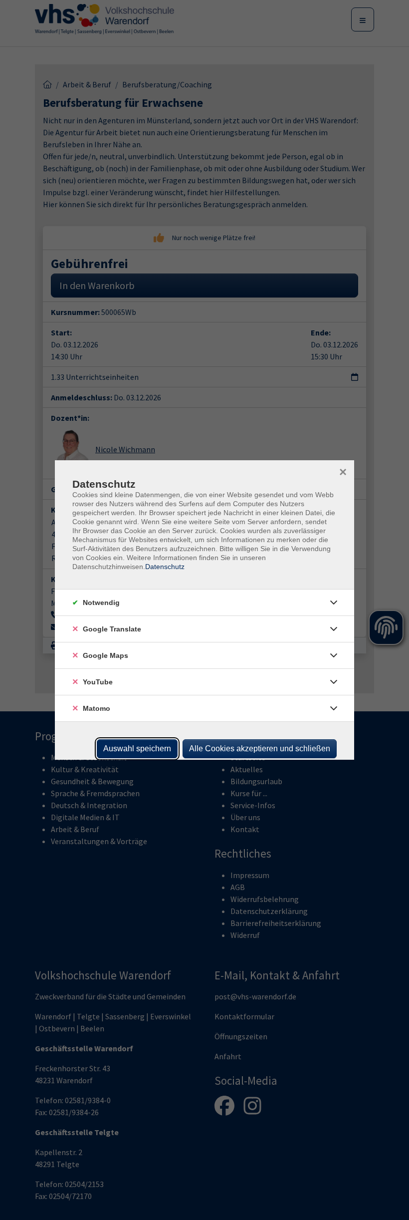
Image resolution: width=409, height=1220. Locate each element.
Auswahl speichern (137, 748)
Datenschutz (165, 567)
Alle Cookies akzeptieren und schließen (259, 748)
